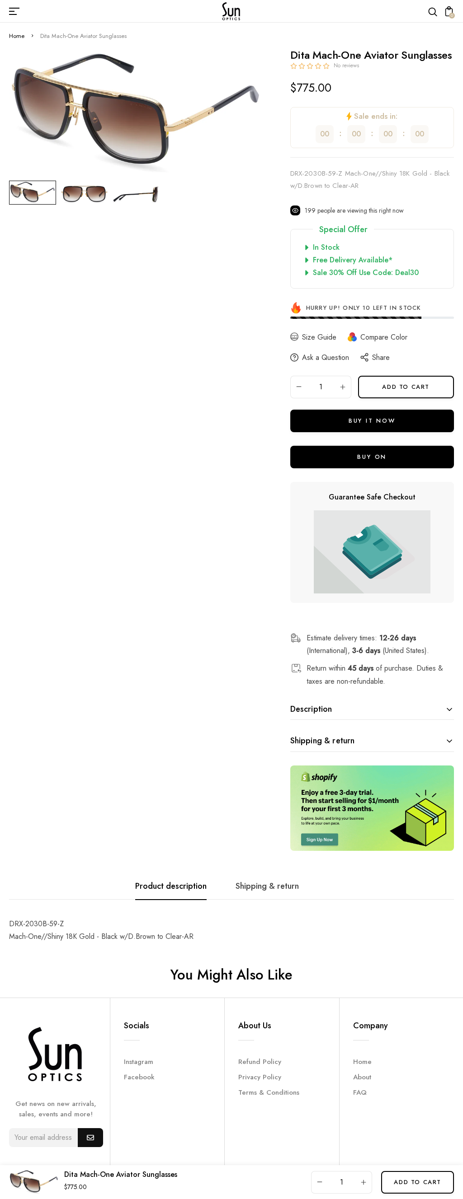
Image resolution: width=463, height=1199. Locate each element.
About (362, 1077)
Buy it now (372, 420)
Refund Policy (259, 1062)
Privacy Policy (259, 1077)
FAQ (360, 1092)
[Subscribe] (90, 1137)
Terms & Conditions (268, 1092)
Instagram (138, 1062)
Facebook (139, 1077)
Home (16, 36)
